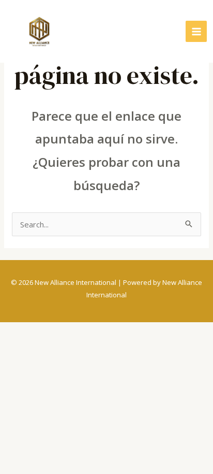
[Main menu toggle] (196, 31)
